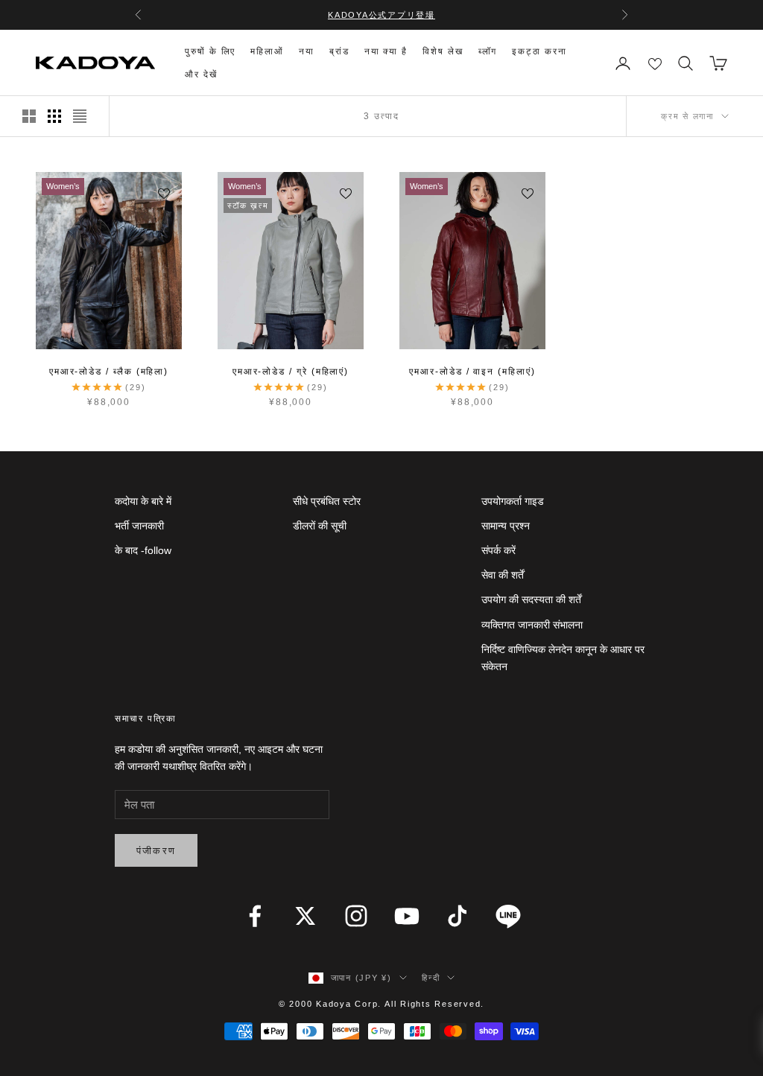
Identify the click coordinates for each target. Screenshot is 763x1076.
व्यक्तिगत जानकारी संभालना (532, 625)
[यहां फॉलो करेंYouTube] (406, 915)
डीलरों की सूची (319, 526)
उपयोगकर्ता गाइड (512, 501)
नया (306, 51)
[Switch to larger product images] (29, 116)
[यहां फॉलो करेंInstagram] (356, 915)
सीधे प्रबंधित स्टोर (327, 501)
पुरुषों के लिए (210, 51)
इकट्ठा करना (539, 51)
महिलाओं (267, 51)
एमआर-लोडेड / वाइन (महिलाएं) (472, 371)
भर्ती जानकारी (139, 526)
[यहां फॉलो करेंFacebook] (254, 915)
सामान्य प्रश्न (505, 526)
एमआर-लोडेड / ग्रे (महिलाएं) (290, 371)
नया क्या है (386, 51)
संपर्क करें (498, 550)
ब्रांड (339, 51)
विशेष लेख (442, 51)
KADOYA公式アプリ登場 (381, 14)
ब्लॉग (488, 51)
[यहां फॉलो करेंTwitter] (305, 915)
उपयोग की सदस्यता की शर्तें (531, 599)
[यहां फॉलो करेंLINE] (508, 915)
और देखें (201, 74)
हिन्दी (431, 977)
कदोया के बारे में (143, 501)
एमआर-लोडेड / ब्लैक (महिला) (108, 371)
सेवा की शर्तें (502, 575)
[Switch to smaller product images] (54, 116)
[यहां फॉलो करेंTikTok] (457, 915)
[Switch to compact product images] (79, 116)
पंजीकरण (156, 850)
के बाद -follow (143, 550)
